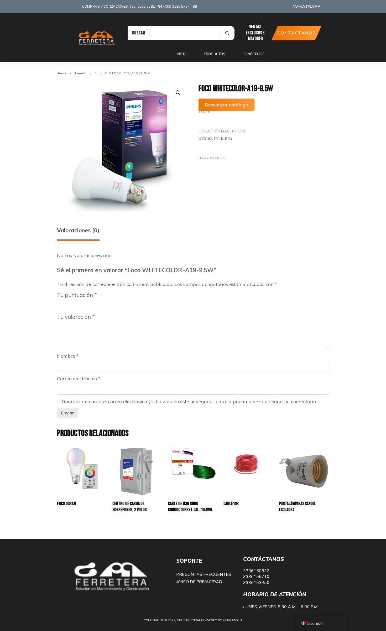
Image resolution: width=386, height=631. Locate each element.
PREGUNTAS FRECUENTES (203, 574)
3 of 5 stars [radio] (75, 302)
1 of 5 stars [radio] (60, 302)
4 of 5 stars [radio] (83, 302)
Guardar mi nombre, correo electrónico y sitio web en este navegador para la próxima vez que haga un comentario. (189, 401)
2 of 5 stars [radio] (68, 302)
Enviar (67, 412)
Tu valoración (76, 317)
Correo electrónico (79, 379)
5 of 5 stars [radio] (90, 302)
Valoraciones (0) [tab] (78, 230)
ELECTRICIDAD (234, 131)
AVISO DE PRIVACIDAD (199, 581)
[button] (178, 93)
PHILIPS (223, 138)
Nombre (68, 356)
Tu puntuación (77, 295)
